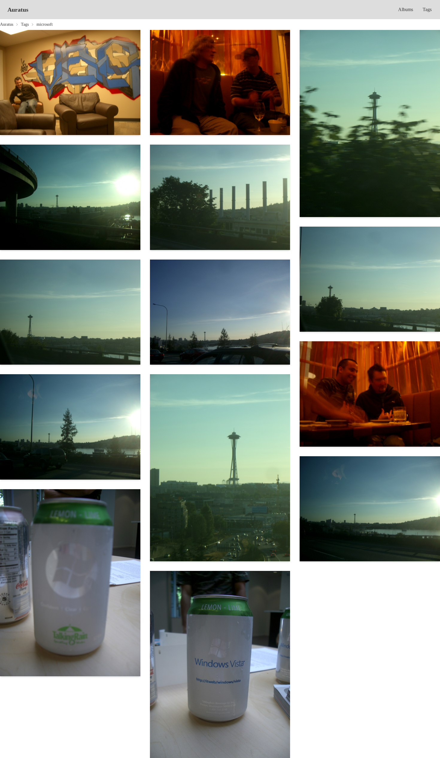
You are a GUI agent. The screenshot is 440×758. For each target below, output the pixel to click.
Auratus (17, 9)
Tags (427, 9)
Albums (405, 9)
